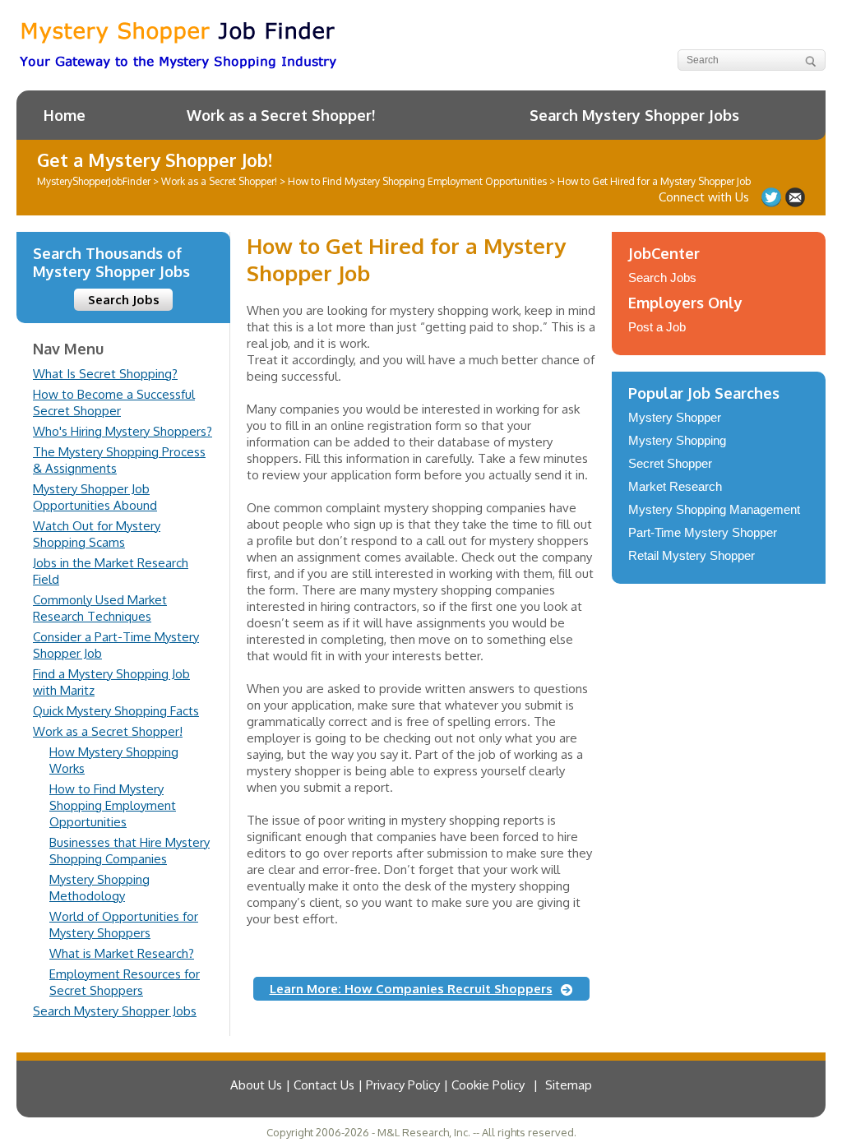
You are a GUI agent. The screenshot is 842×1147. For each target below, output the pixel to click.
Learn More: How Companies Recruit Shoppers (411, 989)
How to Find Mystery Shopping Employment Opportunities (112, 805)
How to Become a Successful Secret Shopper (114, 402)
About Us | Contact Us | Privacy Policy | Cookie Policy (377, 1085)
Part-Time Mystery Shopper (702, 532)
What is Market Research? (121, 953)
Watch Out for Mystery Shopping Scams (96, 534)
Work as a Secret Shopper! (281, 115)
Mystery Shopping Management (714, 509)
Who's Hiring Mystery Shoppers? (122, 431)
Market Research (675, 486)
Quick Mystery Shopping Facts (116, 711)
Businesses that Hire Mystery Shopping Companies (129, 851)
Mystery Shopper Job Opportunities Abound (95, 497)
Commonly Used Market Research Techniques (100, 608)
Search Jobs (124, 300)
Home (65, 115)
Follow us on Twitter (771, 197)
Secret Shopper (670, 463)
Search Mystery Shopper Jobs (634, 115)
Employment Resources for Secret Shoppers (124, 982)
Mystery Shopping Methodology (99, 888)
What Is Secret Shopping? (105, 374)
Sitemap (568, 1085)
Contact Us (795, 197)
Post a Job (657, 327)
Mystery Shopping (677, 440)
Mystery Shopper (674, 417)
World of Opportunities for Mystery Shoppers (123, 925)
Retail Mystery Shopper (691, 555)
